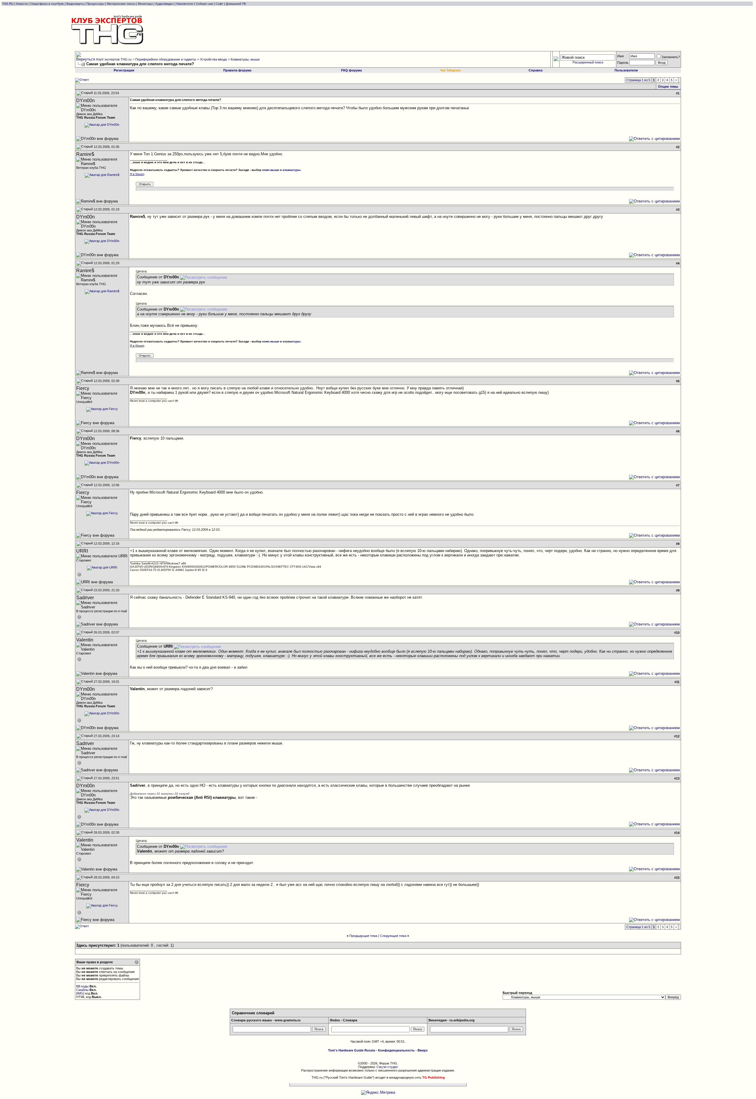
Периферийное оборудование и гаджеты (165, 59)
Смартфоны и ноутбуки (47, 3)
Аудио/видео (164, 3)
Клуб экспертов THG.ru (113, 59)
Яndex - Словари (343, 1020)
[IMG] (80, 993)
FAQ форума (351, 70)
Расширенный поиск (588, 62)
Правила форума (237, 70)
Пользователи (626, 70)
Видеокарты (75, 3)
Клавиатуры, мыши (245, 59)
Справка (535, 70)
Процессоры (95, 3)
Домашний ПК (236, 3)
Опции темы (668, 86)
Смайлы (82, 990)
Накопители (184, 3)
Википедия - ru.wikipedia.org (451, 1020)
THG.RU (8, 3)
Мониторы (145, 3)
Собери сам (204, 3)
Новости (22, 3)
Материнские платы (121, 3)
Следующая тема (393, 936)
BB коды (82, 986)
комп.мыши (270, 170)
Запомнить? (671, 57)
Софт (219, 3)
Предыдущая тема (363, 936)
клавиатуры (292, 170)
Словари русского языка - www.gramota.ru (266, 1020)
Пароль (622, 62)
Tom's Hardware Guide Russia (351, 1050)
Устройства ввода (213, 59)
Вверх (423, 1050)
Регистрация (124, 70)
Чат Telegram (450, 70)
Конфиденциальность (396, 1050)
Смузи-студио (387, 1067)
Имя (620, 56)
